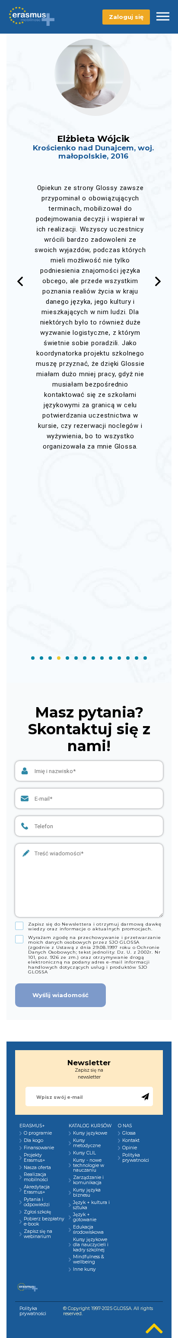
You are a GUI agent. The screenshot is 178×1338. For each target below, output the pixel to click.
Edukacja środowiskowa (88, 1230)
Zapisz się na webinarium (38, 1234)
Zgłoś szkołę (37, 1212)
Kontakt (131, 1140)
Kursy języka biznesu (87, 1193)
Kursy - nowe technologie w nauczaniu (88, 1165)
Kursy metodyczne (87, 1143)
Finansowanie (39, 1148)
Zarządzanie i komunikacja (88, 1180)
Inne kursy (84, 1269)
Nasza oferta (37, 1167)
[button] (158, 281)
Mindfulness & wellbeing (88, 1259)
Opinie (129, 1148)
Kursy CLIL (84, 1153)
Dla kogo (33, 1140)
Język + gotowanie (84, 1217)
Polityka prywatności (135, 1158)
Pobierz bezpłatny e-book (44, 1221)
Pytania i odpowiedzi (37, 1202)
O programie (38, 1133)
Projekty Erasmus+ (34, 1158)
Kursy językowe (90, 1133)
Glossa (129, 1133)
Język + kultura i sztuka (91, 1205)
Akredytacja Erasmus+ (37, 1190)
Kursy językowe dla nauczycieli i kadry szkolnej (90, 1245)
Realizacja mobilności (36, 1177)
